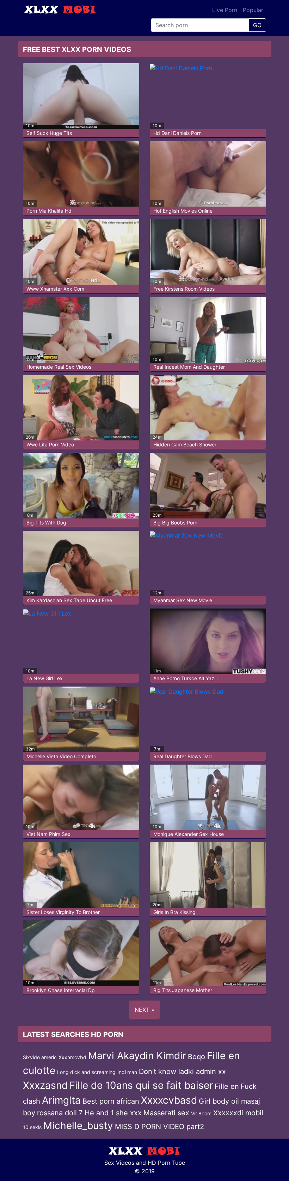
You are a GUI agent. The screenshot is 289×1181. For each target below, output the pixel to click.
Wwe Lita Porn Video (50, 444)
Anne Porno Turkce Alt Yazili (185, 678)
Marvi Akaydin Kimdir (137, 1056)
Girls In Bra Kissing (174, 912)
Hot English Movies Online (183, 211)
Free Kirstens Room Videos (184, 289)
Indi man (127, 1072)
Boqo (196, 1056)
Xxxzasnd (45, 1085)
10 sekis (32, 1127)
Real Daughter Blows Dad (182, 756)
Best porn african (110, 1101)
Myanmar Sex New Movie (182, 600)
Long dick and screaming (86, 1072)
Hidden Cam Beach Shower (184, 444)
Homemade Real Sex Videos (58, 367)
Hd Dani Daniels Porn (177, 133)
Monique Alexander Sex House (188, 834)
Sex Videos (119, 1162)
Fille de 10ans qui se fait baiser (141, 1085)
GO (257, 25)
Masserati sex (166, 1113)
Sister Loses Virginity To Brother (63, 912)
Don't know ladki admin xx (182, 1071)
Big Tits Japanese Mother (182, 990)
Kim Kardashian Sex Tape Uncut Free (69, 600)
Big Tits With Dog (46, 523)
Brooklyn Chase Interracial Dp (60, 990)
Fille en (227, 1086)
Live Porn (224, 9)
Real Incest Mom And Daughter (189, 367)
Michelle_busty (78, 1126)
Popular (253, 9)
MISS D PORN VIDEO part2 (159, 1126)
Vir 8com (201, 1113)
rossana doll (57, 1113)
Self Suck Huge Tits (49, 133)
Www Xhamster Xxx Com (55, 289)
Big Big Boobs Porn (175, 523)
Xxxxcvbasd (169, 1100)
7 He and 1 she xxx (110, 1113)
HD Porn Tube (166, 1162)
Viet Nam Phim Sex (48, 834)
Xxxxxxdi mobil (238, 1113)
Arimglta (61, 1100)
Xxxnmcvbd (72, 1057)
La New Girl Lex (44, 678)
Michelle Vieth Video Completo (61, 756)
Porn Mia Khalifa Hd (49, 211)
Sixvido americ (40, 1057)
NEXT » (144, 1009)
